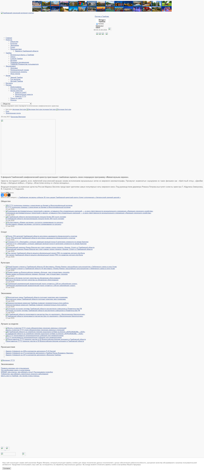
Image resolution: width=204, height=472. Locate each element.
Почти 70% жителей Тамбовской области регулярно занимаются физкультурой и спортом (40, 238)
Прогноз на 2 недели (99, 26)
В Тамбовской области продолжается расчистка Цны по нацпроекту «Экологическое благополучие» (44, 316)
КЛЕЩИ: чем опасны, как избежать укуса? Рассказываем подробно (27, 372)
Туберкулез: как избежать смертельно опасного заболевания (24, 374)
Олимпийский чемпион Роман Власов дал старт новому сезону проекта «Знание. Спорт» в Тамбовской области (49, 249)
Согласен (6, 468)
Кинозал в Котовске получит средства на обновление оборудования (32, 280)
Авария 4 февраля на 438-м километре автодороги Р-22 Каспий (31, 351)
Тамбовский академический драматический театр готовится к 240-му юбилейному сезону (41, 285)
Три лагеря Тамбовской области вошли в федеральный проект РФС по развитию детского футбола (44, 255)
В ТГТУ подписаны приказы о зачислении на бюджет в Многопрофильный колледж (38, 207)
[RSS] (103, 34)
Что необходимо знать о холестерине (15, 370)
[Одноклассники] (100, 34)
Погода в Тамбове (102, 16)
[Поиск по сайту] (107, 34)
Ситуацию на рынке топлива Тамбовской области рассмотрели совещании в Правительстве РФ (43, 310)
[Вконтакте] (97, 34)
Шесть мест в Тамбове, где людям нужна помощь (20, 376)
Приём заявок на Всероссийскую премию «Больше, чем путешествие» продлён (37, 274)
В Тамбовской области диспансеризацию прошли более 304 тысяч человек (35, 219)
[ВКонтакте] (2, 195)
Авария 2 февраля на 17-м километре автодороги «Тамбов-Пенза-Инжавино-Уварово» (39, 353)
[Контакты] (8, 455)
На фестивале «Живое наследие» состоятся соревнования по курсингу (33, 224)
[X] (9, 195)
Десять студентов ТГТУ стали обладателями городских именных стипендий (35, 330)
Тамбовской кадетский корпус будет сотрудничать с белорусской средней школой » (88, 197)
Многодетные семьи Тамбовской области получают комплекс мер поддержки (36, 299)
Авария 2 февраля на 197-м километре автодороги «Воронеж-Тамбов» (33, 355)
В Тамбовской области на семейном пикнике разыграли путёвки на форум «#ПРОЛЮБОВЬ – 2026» (44, 334)
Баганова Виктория (18, 117)
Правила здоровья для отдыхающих (15, 368)
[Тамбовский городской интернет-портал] (17, 13)
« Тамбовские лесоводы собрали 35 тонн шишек (37, 197)
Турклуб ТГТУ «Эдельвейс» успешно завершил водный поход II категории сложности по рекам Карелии (46, 244)
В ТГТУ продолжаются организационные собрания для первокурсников (34, 337)
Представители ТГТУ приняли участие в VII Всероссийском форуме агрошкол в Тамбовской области (45, 341)
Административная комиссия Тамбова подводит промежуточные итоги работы (36, 305)
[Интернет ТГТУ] (8, 360)
